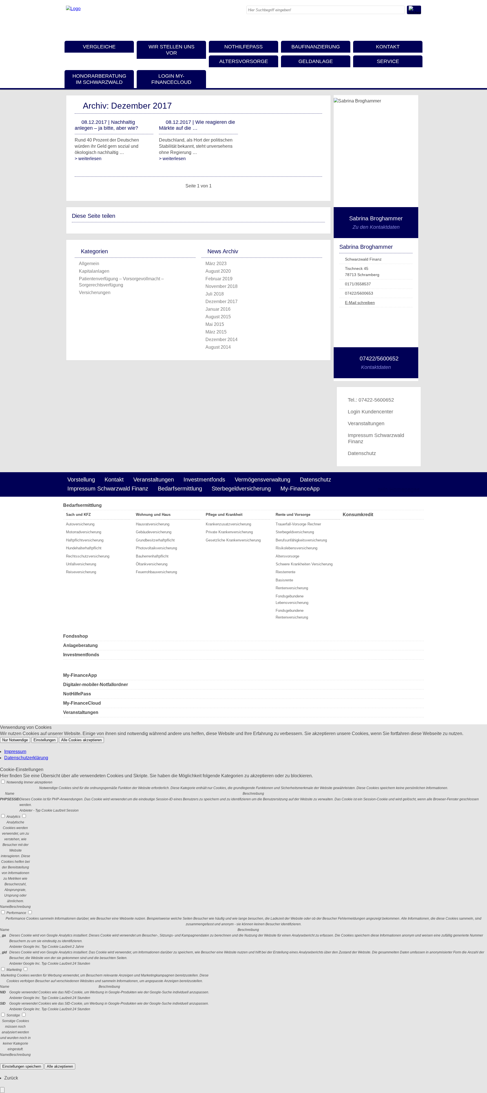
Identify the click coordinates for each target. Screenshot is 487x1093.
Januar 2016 (218, 309)
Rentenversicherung (292, 588)
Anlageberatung (80, 645)
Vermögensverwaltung (262, 479)
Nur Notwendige (15, 740)
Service (388, 61)
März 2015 (216, 332)
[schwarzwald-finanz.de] (73, 8)
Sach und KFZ (78, 514)
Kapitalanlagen (94, 271)
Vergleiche (99, 47)
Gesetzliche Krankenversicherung (233, 540)
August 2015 (218, 316)
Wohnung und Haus (153, 514)
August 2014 (218, 347)
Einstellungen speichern (21, 1066)
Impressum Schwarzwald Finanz (376, 438)
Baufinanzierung (315, 47)
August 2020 (218, 271)
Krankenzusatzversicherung (228, 524)
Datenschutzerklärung (26, 757)
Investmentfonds (204, 479)
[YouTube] (417, 28)
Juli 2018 (214, 294)
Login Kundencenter (370, 412)
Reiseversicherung (81, 572)
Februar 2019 (219, 278)
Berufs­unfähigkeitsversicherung (301, 540)
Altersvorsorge (243, 61)
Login (361, 489)
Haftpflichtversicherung (84, 540)
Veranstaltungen (366, 423)
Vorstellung (81, 479)
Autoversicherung (80, 524)
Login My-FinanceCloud (171, 79)
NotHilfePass (243, 47)
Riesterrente (285, 572)
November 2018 (221, 286)
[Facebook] (383, 28)
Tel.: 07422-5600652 (371, 400)
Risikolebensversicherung (296, 548)
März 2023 (216, 263)
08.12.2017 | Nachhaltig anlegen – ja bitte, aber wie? (106, 125)
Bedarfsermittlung (180, 488)
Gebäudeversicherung (153, 532)
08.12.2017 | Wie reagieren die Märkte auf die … (197, 125)
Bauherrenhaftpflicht (152, 556)
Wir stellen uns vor (171, 50)
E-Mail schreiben (360, 302)
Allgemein (89, 263)
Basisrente (284, 580)
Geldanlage (315, 61)
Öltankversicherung (151, 564)
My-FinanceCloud (82, 703)
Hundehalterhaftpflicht (83, 548)
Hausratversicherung (152, 524)
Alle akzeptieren (60, 1066)
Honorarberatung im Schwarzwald (99, 79)
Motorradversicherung (83, 532)
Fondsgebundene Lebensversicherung (292, 599)
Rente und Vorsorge (293, 514)
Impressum (15, 751)
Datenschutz (362, 453)
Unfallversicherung (81, 564)
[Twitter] (405, 28)
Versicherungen (94, 292)
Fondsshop (75, 636)
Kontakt (388, 47)
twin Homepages (399, 489)
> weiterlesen (88, 158)
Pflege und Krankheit (224, 514)
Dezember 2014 (221, 339)
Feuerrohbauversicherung (156, 572)
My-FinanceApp (300, 488)
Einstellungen (45, 740)
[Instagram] (394, 28)
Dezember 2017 (221, 301)
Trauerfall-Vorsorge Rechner (298, 524)
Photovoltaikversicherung (156, 548)
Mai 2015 (214, 324)
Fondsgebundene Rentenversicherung (292, 613)
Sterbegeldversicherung (241, 488)
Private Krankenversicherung (229, 532)
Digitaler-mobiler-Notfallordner (95, 684)
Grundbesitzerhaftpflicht (155, 540)
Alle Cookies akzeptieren (81, 740)
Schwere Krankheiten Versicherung (304, 564)
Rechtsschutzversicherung (87, 556)
